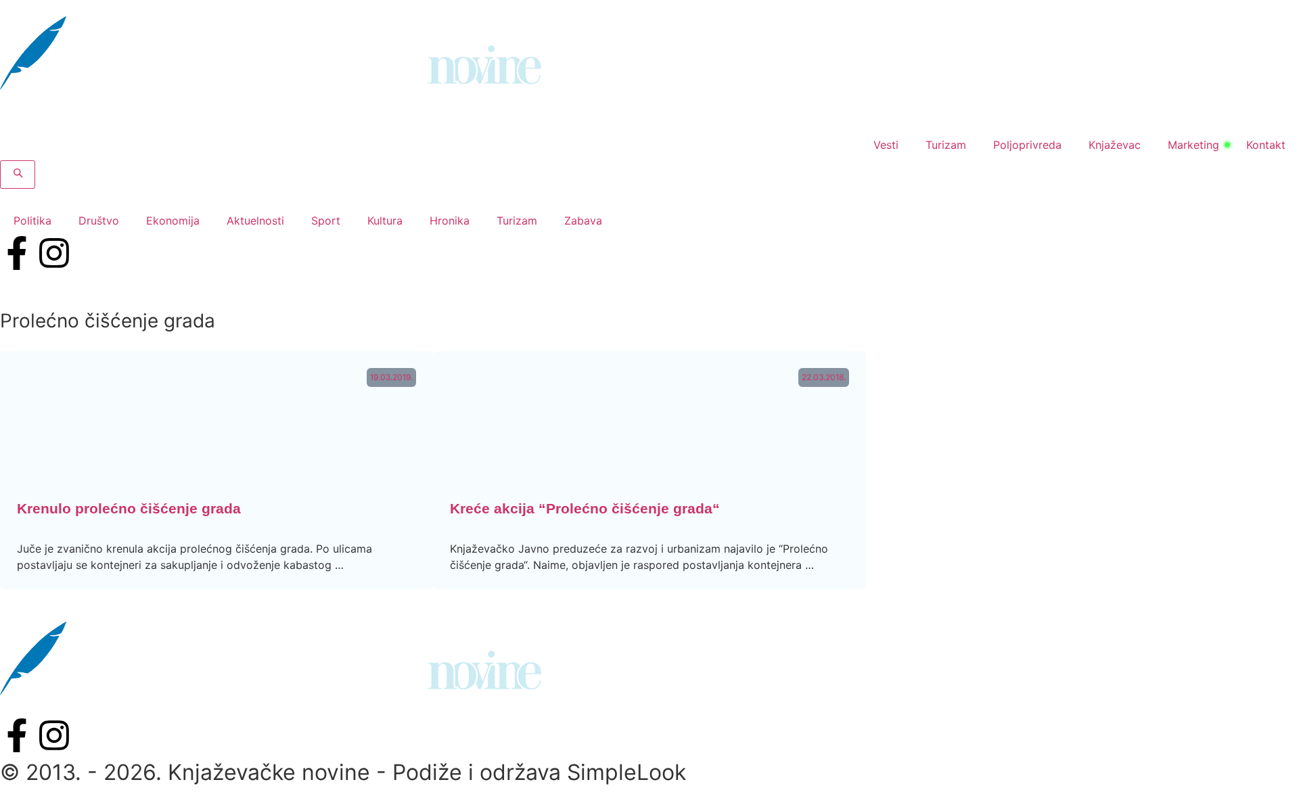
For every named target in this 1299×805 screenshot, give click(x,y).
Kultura (385, 220)
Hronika (450, 220)
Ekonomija (173, 220)
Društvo (98, 220)
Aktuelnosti (255, 220)
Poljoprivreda (1027, 145)
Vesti (885, 145)
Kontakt (1265, 145)
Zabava (583, 220)
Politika (32, 220)
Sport (325, 220)
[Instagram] (54, 253)
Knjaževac (1115, 145)
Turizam (946, 145)
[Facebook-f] (17, 253)
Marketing (1193, 145)
